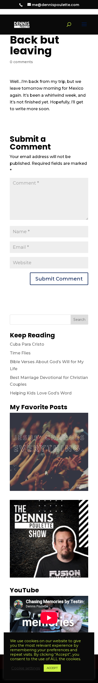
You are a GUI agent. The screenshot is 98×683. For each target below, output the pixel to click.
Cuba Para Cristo (27, 344)
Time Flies (20, 353)
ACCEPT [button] (52, 668)
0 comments (21, 62)
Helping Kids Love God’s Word (41, 393)
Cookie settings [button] (25, 668)
